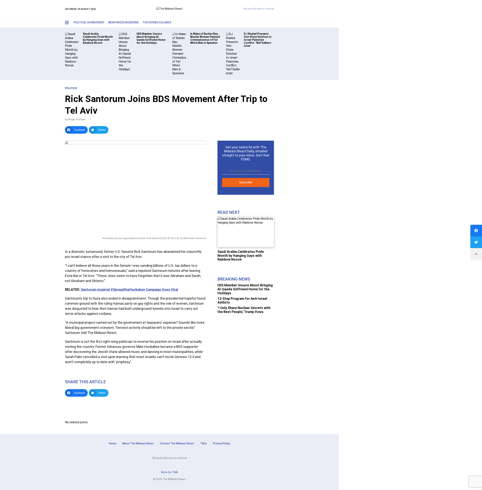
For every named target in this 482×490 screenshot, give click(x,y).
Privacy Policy (221, 443)
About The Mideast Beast (138, 443)
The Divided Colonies (157, 22)
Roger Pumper (77, 119)
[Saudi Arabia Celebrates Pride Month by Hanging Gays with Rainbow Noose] (72, 49)
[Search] (262, 22)
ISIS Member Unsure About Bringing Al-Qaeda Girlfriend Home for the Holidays (245, 289)
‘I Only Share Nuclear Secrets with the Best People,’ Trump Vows (243, 310)
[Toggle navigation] (67, 23)
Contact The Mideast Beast (177, 443)
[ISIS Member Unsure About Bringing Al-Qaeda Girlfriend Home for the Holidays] (125, 51)
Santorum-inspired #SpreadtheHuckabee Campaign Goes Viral (129, 289)
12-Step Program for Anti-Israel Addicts (242, 300)
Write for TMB (169, 472)
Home (112, 443)
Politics (71, 88)
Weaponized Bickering (123, 22)
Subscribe (245, 182)
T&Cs (203, 443)
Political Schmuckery (88, 22)
